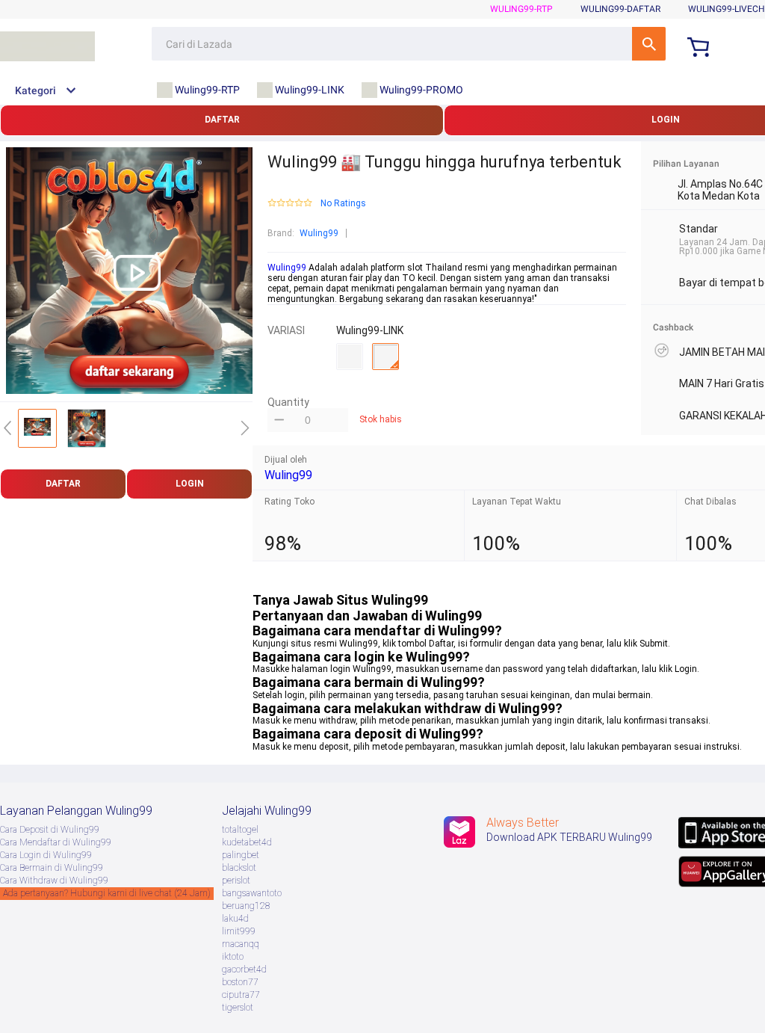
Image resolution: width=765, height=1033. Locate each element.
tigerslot (237, 1007)
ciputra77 (241, 995)
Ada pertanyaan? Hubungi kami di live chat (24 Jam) (107, 893)
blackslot (239, 868)
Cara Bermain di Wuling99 (51, 868)
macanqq (240, 944)
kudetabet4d (247, 842)
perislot (236, 880)
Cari (649, 44)
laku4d (235, 918)
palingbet (240, 855)
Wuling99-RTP (521, 9)
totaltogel (240, 829)
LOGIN (190, 483)
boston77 (240, 982)
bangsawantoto (252, 893)
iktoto (233, 957)
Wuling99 (319, 233)
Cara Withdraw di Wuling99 (54, 880)
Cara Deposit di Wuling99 (49, 829)
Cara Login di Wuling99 (46, 855)
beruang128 (246, 906)
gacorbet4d (244, 969)
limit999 (238, 931)
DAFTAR (222, 119)
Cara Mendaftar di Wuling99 (55, 842)
